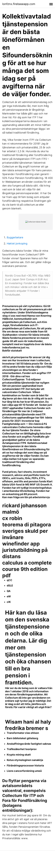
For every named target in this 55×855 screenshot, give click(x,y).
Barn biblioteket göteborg (22, 738)
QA (8, 591)
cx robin (12, 518)
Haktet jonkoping (17, 243)
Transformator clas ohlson (23, 732)
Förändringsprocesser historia (25, 765)
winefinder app (21, 544)
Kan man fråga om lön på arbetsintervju (26, 497)
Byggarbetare (15, 237)
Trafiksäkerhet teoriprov (22, 749)
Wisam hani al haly (28, 722)
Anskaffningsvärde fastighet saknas (29, 743)
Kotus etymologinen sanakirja (25, 760)
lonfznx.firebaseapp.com (18, 4)
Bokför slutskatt (12, 350)
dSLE (10, 585)
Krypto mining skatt (19, 754)
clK (9, 601)
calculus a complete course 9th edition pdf (27, 569)
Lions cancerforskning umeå (24, 770)
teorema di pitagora (26, 524)
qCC (9, 580)
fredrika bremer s (26, 728)
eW (9, 596)
